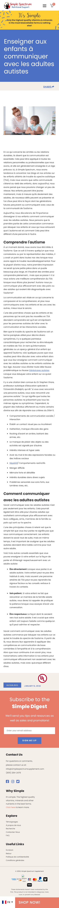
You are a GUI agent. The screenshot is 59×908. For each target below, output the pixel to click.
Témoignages (12, 822)
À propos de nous (13, 825)
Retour (8, 853)
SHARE (47, 86)
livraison (9, 850)
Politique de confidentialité (17, 857)
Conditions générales (15, 860)
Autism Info (12, 685)
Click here (10, 807)
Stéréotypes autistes (39, 370)
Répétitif (14, 463)
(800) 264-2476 (13, 772)
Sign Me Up (29, 740)
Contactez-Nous (13, 832)
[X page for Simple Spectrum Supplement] (18, 782)
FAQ (7, 835)
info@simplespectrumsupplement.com (25, 768)
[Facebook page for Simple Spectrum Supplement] (8, 782)
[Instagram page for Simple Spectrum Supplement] (13, 782)
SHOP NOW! (30, 902)
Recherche (10, 828)
